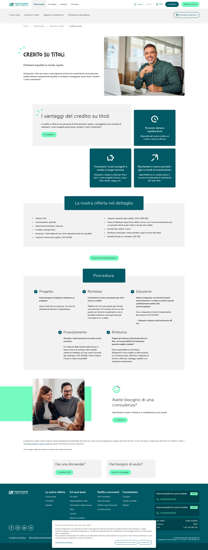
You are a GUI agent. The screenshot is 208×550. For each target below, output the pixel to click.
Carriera (73, 514)
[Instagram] (17, 527)
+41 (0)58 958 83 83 (168, 513)
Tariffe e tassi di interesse (107, 505)
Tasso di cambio (103, 501)
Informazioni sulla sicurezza (81, 505)
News (72, 509)
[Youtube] (30, 527)
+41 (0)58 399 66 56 (168, 499)
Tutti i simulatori (103, 497)
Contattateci (49, 135)
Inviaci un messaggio (120, 472)
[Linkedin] (24, 527)
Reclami (126, 505)
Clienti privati (39, 4)
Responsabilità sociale (78, 501)
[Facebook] (11, 527)
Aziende (63, 4)
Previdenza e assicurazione (79, 15)
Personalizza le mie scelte (126, 542)
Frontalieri (52, 4)
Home (25, 26)
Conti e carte (14, 15)
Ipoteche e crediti (32, 15)
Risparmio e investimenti (54, 15)
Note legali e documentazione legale (43, 538)
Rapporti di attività (77, 518)
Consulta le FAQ (64, 472)
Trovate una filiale (130, 501)
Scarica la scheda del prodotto (104, 258)
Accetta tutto (145, 542)
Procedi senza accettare (63, 542)
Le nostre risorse (104, 509)
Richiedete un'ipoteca (188, 15)
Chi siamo (75, 4)
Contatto (126, 497)
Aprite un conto (190, 4)
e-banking (172, 4)
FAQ (160, 4)
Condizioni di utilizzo (17, 538)
